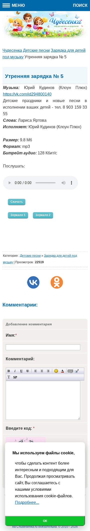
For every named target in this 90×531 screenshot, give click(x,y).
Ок (45, 521)
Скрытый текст (70, 371)
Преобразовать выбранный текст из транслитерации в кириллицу (9, 377)
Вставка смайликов (56, 371)
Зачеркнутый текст (27, 371)
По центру (42, 371)
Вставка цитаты (77, 371)
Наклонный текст (15, 371)
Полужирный (9, 371)
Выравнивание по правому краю (48, 371)
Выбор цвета (62, 371)
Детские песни (30, 255)
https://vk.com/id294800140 (27, 94)
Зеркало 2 (43, 215)
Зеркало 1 (18, 215)
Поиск (80, 5)
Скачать (16, 201)
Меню (18, 5)
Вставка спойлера (15, 377)
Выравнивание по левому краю (35, 371)
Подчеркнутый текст (21, 371)
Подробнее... (27, 502)
